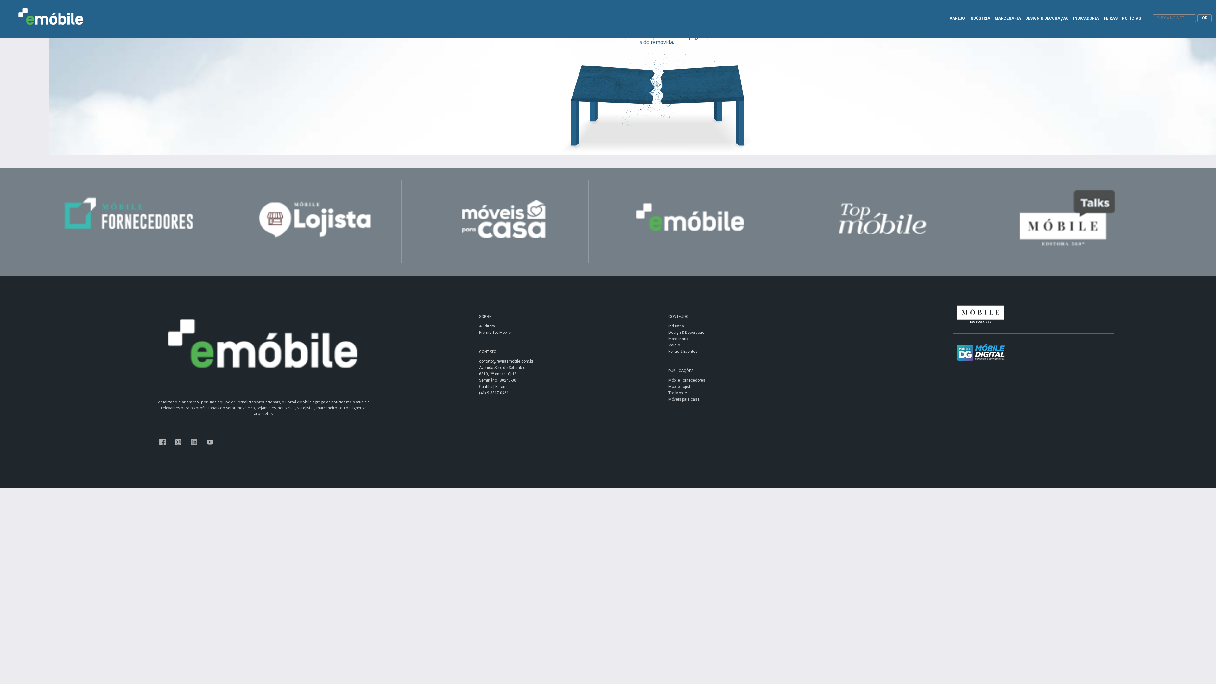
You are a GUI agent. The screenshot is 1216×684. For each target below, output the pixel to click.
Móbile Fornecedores (686, 380)
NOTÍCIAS (1131, 18)
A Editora (487, 326)
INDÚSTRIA (979, 18)
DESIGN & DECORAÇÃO (1047, 18)
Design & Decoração (686, 332)
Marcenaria (678, 339)
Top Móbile (677, 393)
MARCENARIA (1008, 18)
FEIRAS (1111, 18)
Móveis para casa (684, 399)
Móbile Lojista (680, 386)
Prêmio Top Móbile (495, 332)
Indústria (676, 326)
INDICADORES (1086, 18)
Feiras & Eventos (683, 351)
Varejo (674, 345)
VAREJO (957, 18)
